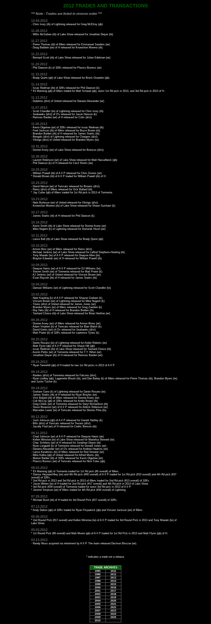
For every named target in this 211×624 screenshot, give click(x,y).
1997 (98, 577)
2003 (98, 597)
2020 (113, 600)
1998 (98, 581)
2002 (98, 594)
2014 (113, 581)
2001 (98, 590)
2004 (98, 600)
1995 (98, 571)
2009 (98, 617)
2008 (98, 613)
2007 (98, 610)
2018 (113, 594)
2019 (113, 597)
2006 (98, 607)
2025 (113, 617)
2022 (113, 607)
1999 (98, 584)
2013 (113, 577)
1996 (98, 574)
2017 (113, 590)
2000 (98, 587)
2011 (113, 571)
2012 (113, 574)
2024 (113, 613)
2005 (98, 604)
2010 (98, 620)
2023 (113, 610)
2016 (113, 587)
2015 (113, 584)
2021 (113, 604)
